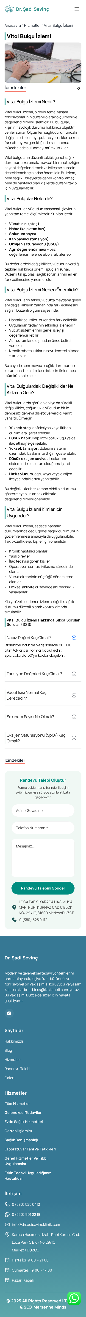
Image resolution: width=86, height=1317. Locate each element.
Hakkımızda (14, 1041)
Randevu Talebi (17, 1068)
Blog (8, 1050)
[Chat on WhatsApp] (74, 1298)
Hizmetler (13, 1059)
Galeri (9, 1077)
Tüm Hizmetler (17, 1103)
